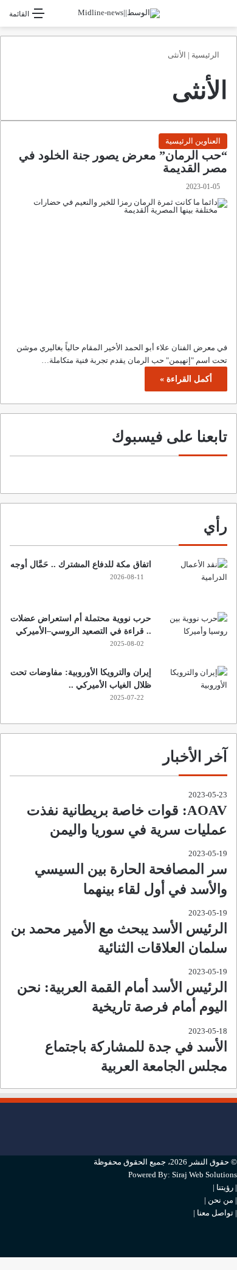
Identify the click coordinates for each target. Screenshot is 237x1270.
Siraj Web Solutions (204, 1174)
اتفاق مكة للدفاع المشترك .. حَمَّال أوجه (80, 564)
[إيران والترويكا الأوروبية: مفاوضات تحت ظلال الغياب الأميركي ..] (193, 688)
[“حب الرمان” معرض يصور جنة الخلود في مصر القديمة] (118, 263)
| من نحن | (220, 1200)
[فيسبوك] (234, 1109)
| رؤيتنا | (225, 1187)
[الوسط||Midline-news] (119, 13)
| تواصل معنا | (215, 1212)
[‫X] (234, 1129)
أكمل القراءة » (186, 379)
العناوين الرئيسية (193, 140)
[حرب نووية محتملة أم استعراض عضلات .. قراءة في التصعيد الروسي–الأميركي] (193, 634)
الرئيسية (206, 54)
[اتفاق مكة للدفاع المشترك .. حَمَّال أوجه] (193, 580)
